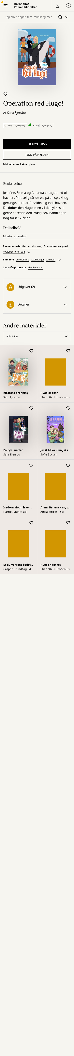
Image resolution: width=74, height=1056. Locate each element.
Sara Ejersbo (16, 112)
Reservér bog (37, 144)
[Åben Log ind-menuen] (57, 5)
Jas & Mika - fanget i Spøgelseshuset (54, 450)
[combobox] (37, 17)
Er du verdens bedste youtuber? (17, 565)
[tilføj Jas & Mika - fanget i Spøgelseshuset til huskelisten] (68, 408)
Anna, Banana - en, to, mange (55, 507)
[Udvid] (28, 252)
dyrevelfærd (22, 259)
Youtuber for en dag (14, 252)
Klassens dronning (32, 246)
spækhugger (37, 259)
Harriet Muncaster (15, 512)
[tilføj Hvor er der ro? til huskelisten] (68, 523)
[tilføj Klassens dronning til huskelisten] (31, 351)
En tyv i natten (13, 450)
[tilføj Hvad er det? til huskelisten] (68, 351)
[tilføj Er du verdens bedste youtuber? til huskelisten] (31, 523)
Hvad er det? (49, 393)
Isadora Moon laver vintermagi (16, 507)
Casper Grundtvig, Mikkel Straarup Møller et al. (18, 569)
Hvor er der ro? (50, 565)
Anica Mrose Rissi (52, 512)
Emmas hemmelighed (56, 246)
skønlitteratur (35, 267)
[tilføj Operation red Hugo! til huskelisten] (5, 94)
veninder (50, 259)
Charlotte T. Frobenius (55, 397)
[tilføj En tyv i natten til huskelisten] (31, 408)
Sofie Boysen (48, 454)
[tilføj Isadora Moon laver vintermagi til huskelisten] (31, 465)
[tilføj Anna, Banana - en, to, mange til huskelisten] (68, 465)
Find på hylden (37, 155)
